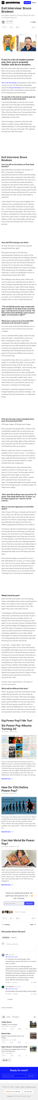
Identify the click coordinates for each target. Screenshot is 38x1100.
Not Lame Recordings (9, 83)
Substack (10, 1096)
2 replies (10, 999)
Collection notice (31, 1087)
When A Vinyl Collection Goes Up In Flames (12, 1037)
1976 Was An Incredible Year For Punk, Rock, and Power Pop (13, 1050)
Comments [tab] (6, 937)
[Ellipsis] (35, 954)
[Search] (35, 1017)
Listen (34, 22)
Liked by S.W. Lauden (13, 956)
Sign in (34, 2)
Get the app (28, 1091)
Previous (7, 924)
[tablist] (9, 937)
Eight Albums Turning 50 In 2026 (14, 1047)
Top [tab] (4, 1017)
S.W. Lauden (9, 21)
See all (5, 1060)
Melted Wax (6, 1033)
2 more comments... (7, 1007)
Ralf (7, 954)
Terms (23, 1087)
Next (31, 924)
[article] (19, 1025)
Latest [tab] (8, 1017)
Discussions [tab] (15, 1017)
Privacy (17, 1087)
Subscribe (27, 2)
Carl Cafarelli (10, 986)
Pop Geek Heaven (15, 87)
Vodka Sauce (6, 1022)
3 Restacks (23, 912)
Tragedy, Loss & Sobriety (9, 1024)
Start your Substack (14, 1091)
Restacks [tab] (13, 937)
